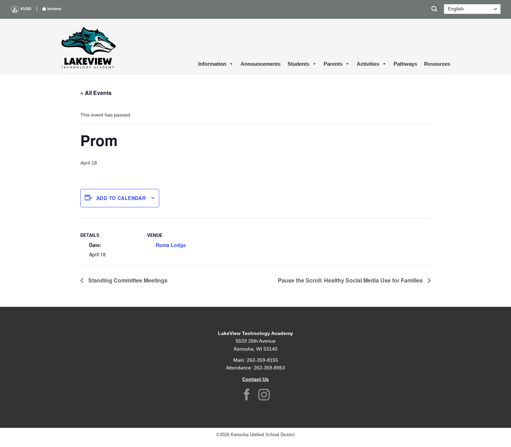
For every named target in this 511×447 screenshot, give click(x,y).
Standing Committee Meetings (127, 280)
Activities (368, 64)
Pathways (405, 64)
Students (298, 64)
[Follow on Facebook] (247, 395)
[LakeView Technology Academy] (88, 46)
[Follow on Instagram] (264, 395)
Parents (333, 64)
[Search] (434, 9)
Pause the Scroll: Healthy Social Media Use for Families (351, 280)
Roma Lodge (171, 244)
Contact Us (255, 379)
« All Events (96, 93)
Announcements (261, 64)
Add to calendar (121, 197)
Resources (437, 64)
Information (212, 64)
